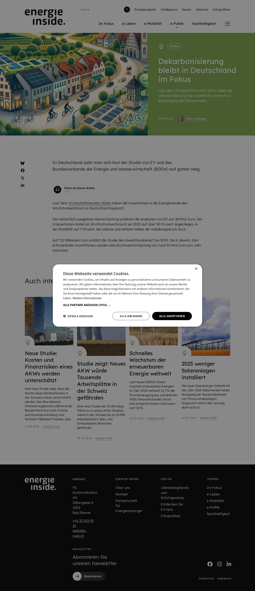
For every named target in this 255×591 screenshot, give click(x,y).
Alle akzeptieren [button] (172, 316)
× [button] (196, 268)
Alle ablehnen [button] (131, 316)
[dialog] (127, 295)
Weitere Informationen (87, 298)
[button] (127, 304)
